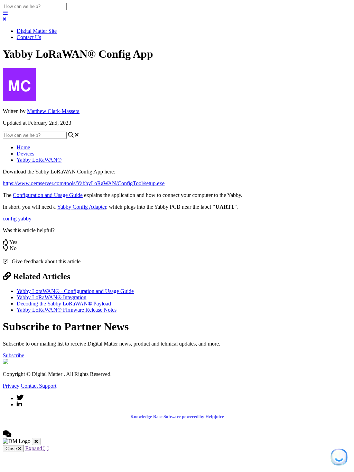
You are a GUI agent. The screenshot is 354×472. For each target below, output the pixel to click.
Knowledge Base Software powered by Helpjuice (177, 416)
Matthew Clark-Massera (53, 111)
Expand (34, 448)
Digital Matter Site (37, 31)
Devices (25, 154)
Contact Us (29, 37)
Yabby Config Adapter (81, 207)
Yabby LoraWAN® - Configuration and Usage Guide (75, 291)
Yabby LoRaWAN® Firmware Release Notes (67, 310)
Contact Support (38, 386)
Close (12, 448)
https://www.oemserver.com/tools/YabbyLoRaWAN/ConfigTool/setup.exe (84, 183)
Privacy (11, 386)
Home (23, 147)
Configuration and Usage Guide (48, 195)
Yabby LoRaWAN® (39, 160)
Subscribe (13, 355)
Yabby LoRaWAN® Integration (51, 297)
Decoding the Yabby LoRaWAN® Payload (64, 303)
